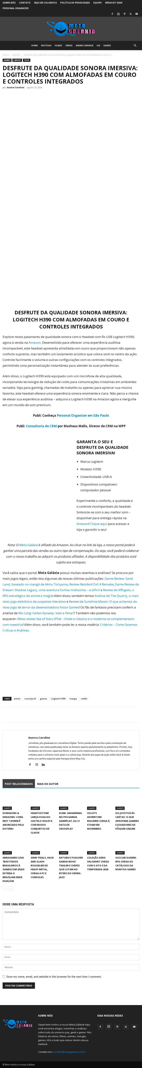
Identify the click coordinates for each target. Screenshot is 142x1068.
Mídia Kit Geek (113, 2)
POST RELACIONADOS (19, 784)
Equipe (97, 2)
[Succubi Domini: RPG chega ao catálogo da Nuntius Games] (127, 846)
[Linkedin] (45, 765)
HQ (98, 45)
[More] (40, 714)
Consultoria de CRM (41, 426)
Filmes (58, 45)
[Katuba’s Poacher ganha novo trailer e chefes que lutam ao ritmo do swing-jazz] (71, 846)
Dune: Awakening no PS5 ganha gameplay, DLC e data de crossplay (70, 820)
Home (34, 45)
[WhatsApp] (23, 714)
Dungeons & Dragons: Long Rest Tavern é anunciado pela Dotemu (13, 820)
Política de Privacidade (75, 2)
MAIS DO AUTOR (47, 784)
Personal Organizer (15, 8)
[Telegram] (32, 714)
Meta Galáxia (28, 545)
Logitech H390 (58, 698)
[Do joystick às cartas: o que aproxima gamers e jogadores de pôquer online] (127, 801)
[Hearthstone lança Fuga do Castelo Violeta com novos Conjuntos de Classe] (43, 801)
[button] (135, 45)
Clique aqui (99, 524)
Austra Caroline (15, 87)
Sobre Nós (9, 2)
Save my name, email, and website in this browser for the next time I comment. (54, 976)
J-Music (17, 60)
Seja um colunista (45, 2)
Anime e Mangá (84, 45)
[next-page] (11, 888)
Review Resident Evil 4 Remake (91, 584)
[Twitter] (130, 14)
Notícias (46, 45)
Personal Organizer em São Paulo (83, 415)
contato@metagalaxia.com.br (69, 1052)
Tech (26, 60)
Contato (25, 2)
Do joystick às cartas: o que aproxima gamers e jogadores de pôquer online (127, 820)
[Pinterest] (124, 14)
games (43, 698)
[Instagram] (118, 14)
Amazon (35, 342)
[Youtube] (136, 14)
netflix (84, 698)
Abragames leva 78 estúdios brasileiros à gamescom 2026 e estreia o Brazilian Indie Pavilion (13, 869)
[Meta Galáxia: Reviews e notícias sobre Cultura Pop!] (71, 29)
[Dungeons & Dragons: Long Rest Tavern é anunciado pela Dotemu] (15, 801)
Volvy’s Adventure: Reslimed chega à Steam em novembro (98, 820)
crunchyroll (30, 698)
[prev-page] (5, 888)
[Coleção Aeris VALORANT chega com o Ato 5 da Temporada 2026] (99, 846)
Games (107, 45)
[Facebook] (112, 14)
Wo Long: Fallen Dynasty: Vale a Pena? (46, 613)
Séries (68, 45)
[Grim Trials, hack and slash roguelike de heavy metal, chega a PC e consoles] (43, 846)
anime (17, 698)
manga (73, 698)
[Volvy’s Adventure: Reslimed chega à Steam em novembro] (99, 801)
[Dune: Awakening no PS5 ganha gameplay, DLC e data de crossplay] (71, 801)
